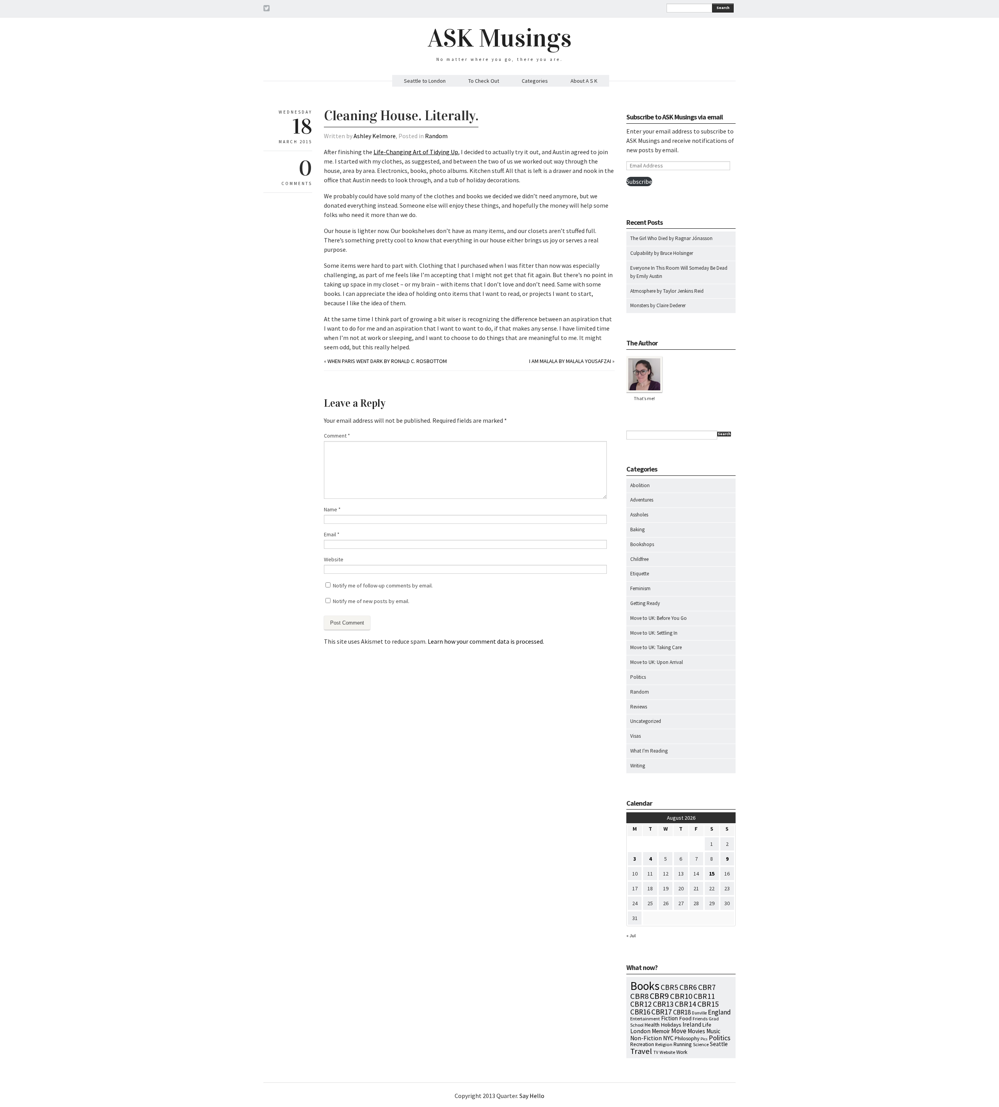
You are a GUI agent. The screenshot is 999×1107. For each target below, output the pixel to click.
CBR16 (640, 1011)
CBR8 (639, 996)
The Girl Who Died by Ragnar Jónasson (671, 238)
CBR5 (669, 987)
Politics (638, 677)
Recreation (642, 1044)
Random (436, 136)
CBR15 (708, 1004)
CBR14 (685, 1004)
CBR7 (707, 987)
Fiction (669, 1018)
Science (701, 1044)
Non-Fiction (646, 1038)
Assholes (639, 514)
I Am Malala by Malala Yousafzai (570, 361)
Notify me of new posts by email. (371, 601)
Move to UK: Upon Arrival (656, 662)
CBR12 (641, 1004)
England (719, 1012)
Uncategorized (645, 721)
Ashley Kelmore (375, 136)
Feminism (640, 588)
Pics (703, 1038)
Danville (699, 1013)
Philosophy (687, 1038)
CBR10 (681, 996)
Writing (637, 765)
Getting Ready (645, 603)
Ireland (692, 1024)
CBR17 (661, 1011)
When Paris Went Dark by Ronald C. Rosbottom (387, 361)
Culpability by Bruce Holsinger (661, 253)
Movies (696, 1031)
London (640, 1031)
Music (713, 1031)
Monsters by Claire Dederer (658, 305)
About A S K (584, 81)
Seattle (719, 1044)
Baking (637, 529)
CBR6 (688, 987)
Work (681, 1052)
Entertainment (645, 1019)
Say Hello (531, 1096)
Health (652, 1024)
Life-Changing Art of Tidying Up (415, 152)
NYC (668, 1038)
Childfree (639, 559)
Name (332, 509)
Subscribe (639, 181)
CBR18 (682, 1012)
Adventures (641, 500)
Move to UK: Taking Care (656, 647)
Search (722, 7)
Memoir (661, 1031)
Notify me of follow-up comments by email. (383, 585)
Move (678, 1031)
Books (644, 986)
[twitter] (266, 9)
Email (332, 534)
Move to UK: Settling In (653, 633)
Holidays (671, 1024)
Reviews (638, 706)
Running (683, 1044)
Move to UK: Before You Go (658, 618)
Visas (635, 736)
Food (685, 1018)
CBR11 (704, 996)
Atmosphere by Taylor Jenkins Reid (667, 291)
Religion (663, 1044)
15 (712, 873)
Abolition (640, 485)
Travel (641, 1051)
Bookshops (642, 544)
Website (333, 559)
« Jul (631, 935)
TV (655, 1052)
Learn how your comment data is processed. (486, 641)
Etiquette (639, 573)
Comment (337, 435)
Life (706, 1024)
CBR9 (659, 996)
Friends (700, 1019)
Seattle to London (425, 81)
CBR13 (663, 1004)
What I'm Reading (649, 750)
